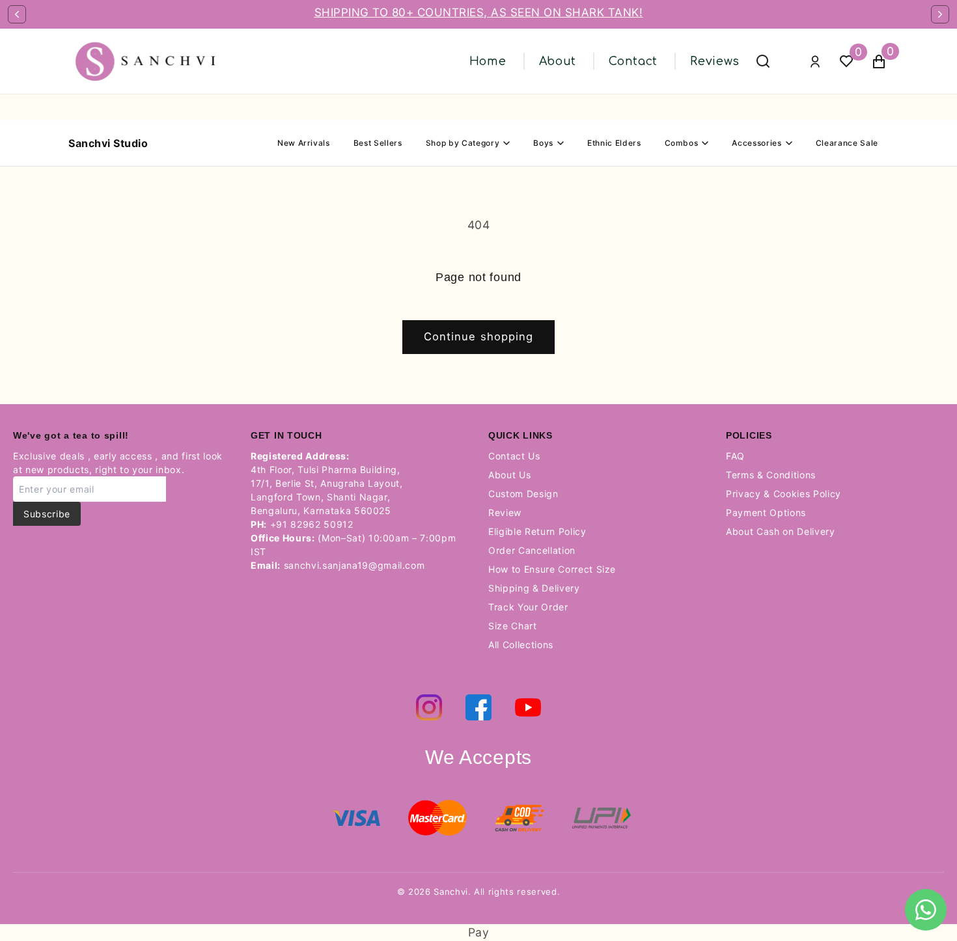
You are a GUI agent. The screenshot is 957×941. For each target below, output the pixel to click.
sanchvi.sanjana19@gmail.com (354, 565)
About (557, 61)
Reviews (715, 61)
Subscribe (46, 513)
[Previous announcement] (17, 14)
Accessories (756, 143)
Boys (543, 143)
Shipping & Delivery (534, 587)
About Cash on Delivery (780, 531)
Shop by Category (463, 143)
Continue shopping (479, 336)
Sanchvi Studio (108, 143)
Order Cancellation (532, 550)
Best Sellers (378, 143)
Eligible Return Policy (537, 531)
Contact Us (514, 455)
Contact (633, 61)
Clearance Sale (847, 143)
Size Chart (512, 625)
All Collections (520, 644)
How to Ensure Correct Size (552, 569)
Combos (682, 143)
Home (487, 61)
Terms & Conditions (771, 474)
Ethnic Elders (614, 143)
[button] (879, 61)
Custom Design (523, 493)
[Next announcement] (940, 14)
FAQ (735, 455)
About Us (509, 474)
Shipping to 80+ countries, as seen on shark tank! (478, 12)
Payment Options (766, 512)
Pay (479, 932)
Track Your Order (528, 606)
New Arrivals (303, 143)
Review (504, 512)
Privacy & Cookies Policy (783, 493)
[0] (846, 61)
